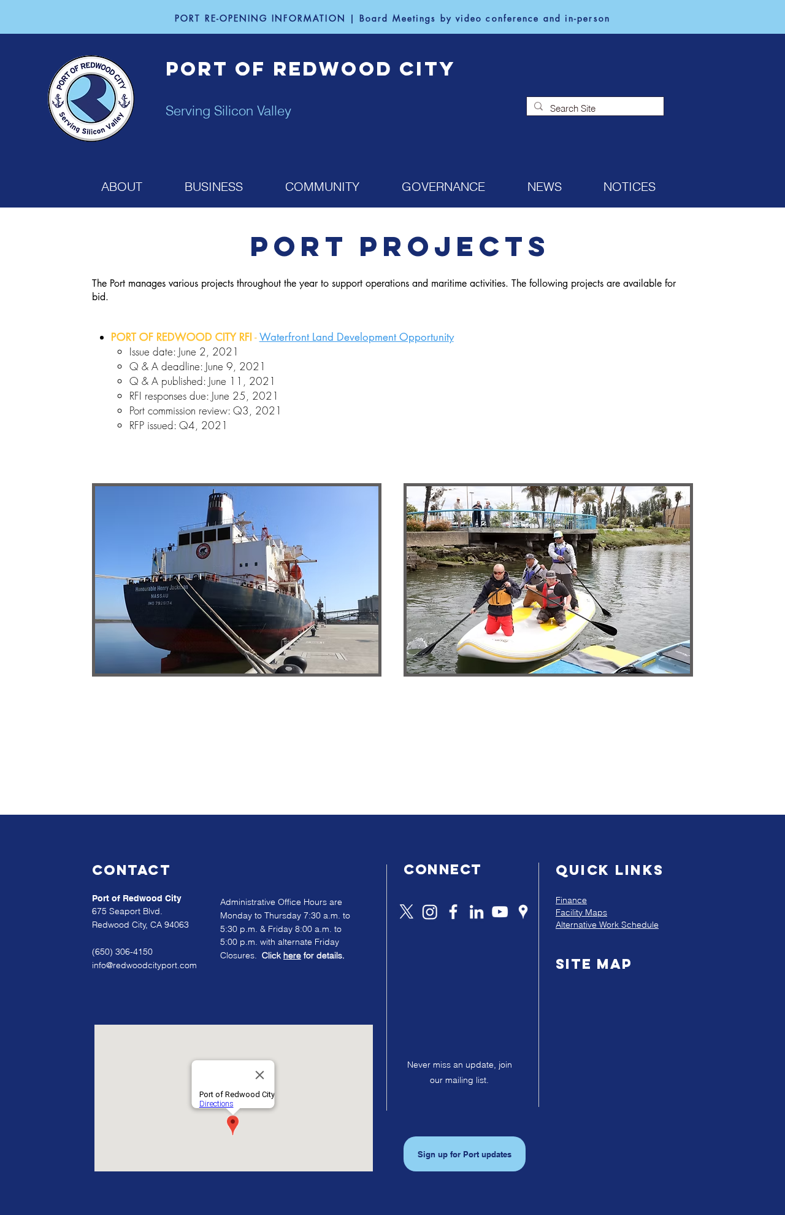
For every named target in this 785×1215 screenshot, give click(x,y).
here (292, 955)
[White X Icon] (406, 912)
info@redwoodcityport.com (144, 965)
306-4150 (134, 951)
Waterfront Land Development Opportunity (356, 337)
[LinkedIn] (476, 912)
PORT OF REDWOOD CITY (311, 68)
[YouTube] (500, 912)
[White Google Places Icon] (523, 912)
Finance (571, 900)
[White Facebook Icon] (453, 912)
